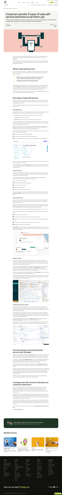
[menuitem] (56, 0)
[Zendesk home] (5, 2)
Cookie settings (16, 493)
